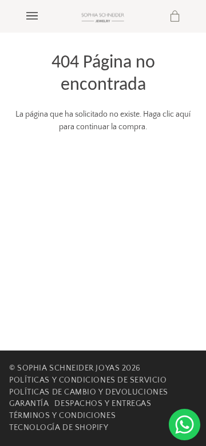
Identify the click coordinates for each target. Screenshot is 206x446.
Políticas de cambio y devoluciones (88, 392)
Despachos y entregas (102, 403)
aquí (183, 114)
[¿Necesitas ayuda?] (184, 424)
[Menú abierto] (43, 16)
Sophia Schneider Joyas (68, 368)
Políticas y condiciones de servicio (88, 380)
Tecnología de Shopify (59, 427)
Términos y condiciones (62, 415)
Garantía (29, 403)
